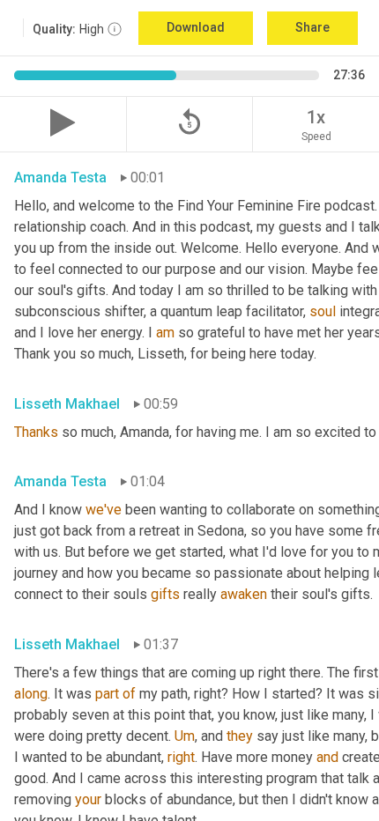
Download (196, 27)
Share (312, 27)
